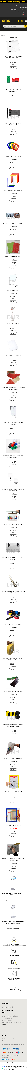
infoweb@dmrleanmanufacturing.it (19, 10)
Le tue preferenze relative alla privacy (15, 1067)
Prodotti (2, 34)
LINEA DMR (3, 35)
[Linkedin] (3, 1060)
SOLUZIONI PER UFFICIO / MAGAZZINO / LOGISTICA (15, 34)
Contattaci (24, 5)
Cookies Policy (5, 1032)
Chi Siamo (4, 1028)
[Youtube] (12, 1060)
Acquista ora (13, 67)
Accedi (19, 12)
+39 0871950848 (23, 7)
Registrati (24, 12)
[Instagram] (14, 1060)
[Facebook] (8, 1060)
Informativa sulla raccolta (8, 1069)
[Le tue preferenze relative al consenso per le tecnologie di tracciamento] (2, 1068)
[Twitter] (6, 1060)
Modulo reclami (5, 1041)
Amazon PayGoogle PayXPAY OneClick (10, 1055)
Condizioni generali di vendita (8, 1039)
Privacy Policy (5, 1030)
